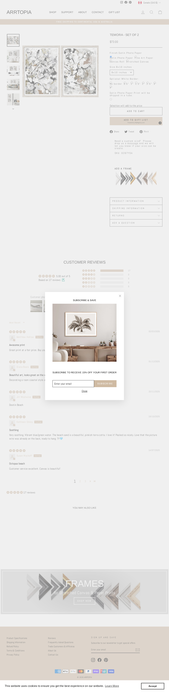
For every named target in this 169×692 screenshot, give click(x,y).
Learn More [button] (112, 686)
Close (84, 391)
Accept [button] (153, 686)
